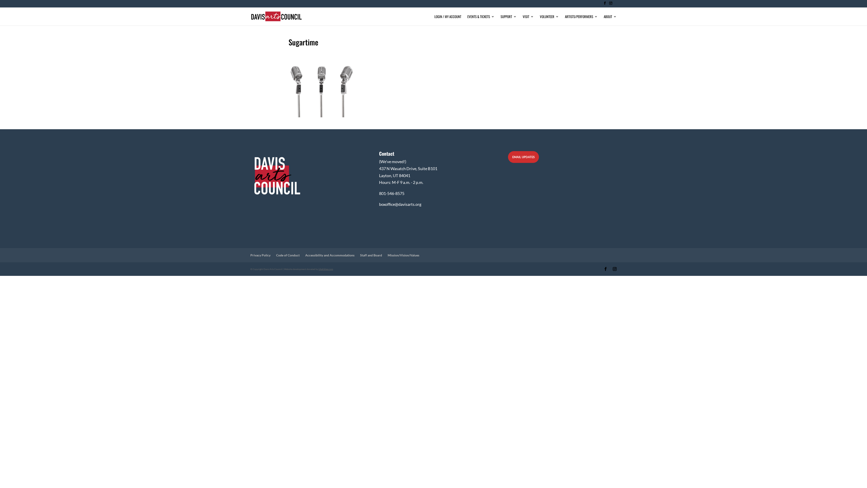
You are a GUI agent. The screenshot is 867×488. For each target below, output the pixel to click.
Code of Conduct (288, 255)
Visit (526, 17)
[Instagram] (610, 4)
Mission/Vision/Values (403, 255)
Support (506, 17)
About (608, 17)
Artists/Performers (579, 17)
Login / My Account (447, 17)
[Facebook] (604, 4)
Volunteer (547, 17)
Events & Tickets (478, 17)
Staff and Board (371, 255)
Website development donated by (308, 269)
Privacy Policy (260, 255)
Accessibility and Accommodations (329, 255)
